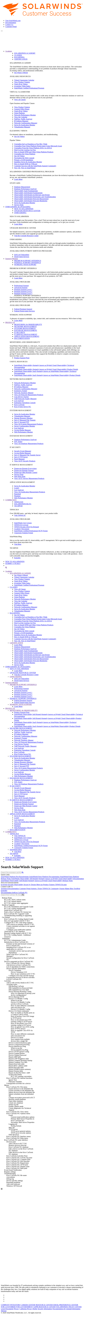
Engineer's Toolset (20, 391)
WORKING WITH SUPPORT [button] (21, 704)
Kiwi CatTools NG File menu (16, 1087)
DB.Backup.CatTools (16, 986)
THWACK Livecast (21, 525)
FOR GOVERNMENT (24, 1307)
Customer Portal (11, 27)
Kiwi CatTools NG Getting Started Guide (18, 919)
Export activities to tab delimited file (21, 1090)
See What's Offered (21, 73)
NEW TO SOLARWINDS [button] (19, 669)
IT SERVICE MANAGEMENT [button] (21, 800)
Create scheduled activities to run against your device (20, 927)
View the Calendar (20, 117)
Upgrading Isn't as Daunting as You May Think (30, 144)
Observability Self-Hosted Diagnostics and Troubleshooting (35, 197)
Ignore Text (13, 1080)
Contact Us (9, 25)
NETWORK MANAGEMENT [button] (21, 728)
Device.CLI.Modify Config (18, 999)
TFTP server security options (21, 1133)
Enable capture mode (16, 1106)
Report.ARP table (15, 1057)
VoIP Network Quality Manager (25, 399)
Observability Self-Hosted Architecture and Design (32, 195)
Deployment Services (21, 257)
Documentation (10, 23)
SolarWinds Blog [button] (16, 850)
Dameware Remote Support (24, 470)
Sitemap (4, 1311)
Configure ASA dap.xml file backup (21, 976)
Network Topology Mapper (23, 393)
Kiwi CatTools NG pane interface (16, 1140)
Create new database (16, 1103)
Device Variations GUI (19, 972)
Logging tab (13, 1124)
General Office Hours (21, 109)
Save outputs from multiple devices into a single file (20, 1040)
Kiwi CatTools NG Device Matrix (18, 963)
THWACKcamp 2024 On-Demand (26, 527)
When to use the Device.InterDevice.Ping (19, 1049)
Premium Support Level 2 (23, 291)
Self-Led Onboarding (21, 255)
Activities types (11, 984)
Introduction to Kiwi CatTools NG (16, 942)
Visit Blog (17, 544)
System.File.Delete (15, 1075)
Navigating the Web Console (24, 158)
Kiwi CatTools (19, 405)
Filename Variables (15, 1082)
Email (11, 1115)
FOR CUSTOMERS (8, 1307)
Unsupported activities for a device (18, 1083)
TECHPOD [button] (14, 854)
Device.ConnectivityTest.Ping (19, 1044)
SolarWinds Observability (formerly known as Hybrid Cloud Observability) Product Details (46, 369)
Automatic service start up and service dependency (22, 952)
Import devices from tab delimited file (22, 1092)
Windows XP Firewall (14, 1186)
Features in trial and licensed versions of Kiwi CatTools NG (20, 945)
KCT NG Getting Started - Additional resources (17, 936)
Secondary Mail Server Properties (22, 1122)
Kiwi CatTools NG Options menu (18, 1113)
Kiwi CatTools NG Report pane (17, 1163)
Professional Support (21, 286)
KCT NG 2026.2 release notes (15, 900)
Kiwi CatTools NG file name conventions (16, 1176)
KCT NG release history (12, 901)
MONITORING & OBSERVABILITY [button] (24, 710)
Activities (7, 981)
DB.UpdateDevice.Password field (20, 988)
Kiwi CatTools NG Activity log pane (19, 1158)
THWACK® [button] (14, 834)
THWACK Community (50, 889)
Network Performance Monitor (25, 115)
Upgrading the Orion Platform (24, 154)
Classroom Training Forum (23, 533)
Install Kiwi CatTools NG (13, 910)
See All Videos (19, 136)
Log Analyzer (19, 401)
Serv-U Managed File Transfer (25, 420)
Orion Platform (19, 113)
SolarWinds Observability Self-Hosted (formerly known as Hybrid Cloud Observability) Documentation (47, 879)
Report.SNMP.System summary (20, 1069)
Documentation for (7, 893)
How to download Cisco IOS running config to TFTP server (21, 1021)
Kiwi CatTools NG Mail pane (16, 1168)
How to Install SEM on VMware (25, 164)
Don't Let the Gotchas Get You (25, 150)
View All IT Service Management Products (29, 478)
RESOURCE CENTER (44, 1305)
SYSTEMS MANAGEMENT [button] (20, 756)
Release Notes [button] (7, 898)
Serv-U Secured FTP (21, 422)
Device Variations (15, 970)
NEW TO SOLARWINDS (14, 561)
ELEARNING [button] (15, 613)
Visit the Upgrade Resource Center (26, 236)
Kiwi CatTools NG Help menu (17, 1138)
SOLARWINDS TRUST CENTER (69, 1307)
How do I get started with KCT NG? (17, 921)
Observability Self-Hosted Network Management (31, 199)
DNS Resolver (14, 1135)
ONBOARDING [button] (16, 677)
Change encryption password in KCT (22, 1098)
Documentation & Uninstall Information (66, 1309)
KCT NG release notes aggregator (16, 903)
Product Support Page (21, 358)
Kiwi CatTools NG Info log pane (18, 1161)
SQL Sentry (18, 441)
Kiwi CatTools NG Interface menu (18, 1136)
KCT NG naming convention (21, 1076)
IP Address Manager (21, 121)
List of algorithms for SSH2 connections (20, 967)
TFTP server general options (21, 1131)
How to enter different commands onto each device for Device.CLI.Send (22, 1035)
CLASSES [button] (13, 587)
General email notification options (22, 1117)
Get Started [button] (6, 917)
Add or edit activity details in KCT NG (20, 983)
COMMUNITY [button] (11, 500)
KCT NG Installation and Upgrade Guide (18, 907)
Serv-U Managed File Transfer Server (27, 455)
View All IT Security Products (24, 461)
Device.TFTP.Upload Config (19, 1052)
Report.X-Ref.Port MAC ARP (19, 1073)
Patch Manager (19, 459)
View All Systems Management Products (28, 424)
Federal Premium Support (23, 309)
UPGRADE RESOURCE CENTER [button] (23, 673)
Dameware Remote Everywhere (25, 468)
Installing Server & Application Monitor (28, 162)
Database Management (22, 187)
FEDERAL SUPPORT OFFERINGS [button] (23, 698)
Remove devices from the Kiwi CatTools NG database (18, 1146)
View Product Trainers (22, 82)
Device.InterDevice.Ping (17, 1046)
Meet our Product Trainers (45, 885)
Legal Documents (7, 1309)
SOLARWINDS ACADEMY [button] (20, 573)
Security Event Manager (22, 451)
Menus (6, 1085)
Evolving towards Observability (12, 885)
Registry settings (10, 1172)
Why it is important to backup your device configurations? (23, 994)
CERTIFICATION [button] (16, 643)
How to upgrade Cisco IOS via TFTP (22, 1031)
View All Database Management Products (28, 443)
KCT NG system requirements (15, 908)
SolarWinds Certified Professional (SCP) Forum (31, 531)
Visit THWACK (20, 515)
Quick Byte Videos (21, 84)
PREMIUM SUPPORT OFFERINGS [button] (23, 685)
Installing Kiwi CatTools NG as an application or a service (18, 948)
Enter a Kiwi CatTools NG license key (17, 912)
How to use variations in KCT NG (23, 974)
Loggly (16, 488)
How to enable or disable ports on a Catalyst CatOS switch (22, 1013)
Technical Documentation (10, 889)
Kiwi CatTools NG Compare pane (18, 1159)
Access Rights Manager (22, 430)
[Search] (22, 895)
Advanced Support (20, 288)
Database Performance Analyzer (25, 189)
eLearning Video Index (22, 86)
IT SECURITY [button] (15, 786)
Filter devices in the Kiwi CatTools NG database (21, 1153)
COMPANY (5, 1305)
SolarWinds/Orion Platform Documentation (44, 877)
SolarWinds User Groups (23, 523)
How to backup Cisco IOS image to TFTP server (22, 1017)
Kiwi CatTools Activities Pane (17, 1156)
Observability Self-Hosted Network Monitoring (30, 201)
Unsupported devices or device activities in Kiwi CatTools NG (20, 978)
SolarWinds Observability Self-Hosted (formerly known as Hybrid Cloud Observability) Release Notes (37, 881)
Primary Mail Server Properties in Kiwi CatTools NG (22, 1119)
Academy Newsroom (21, 529)
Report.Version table (16, 1071)
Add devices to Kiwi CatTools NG (18, 965)
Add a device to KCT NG (18, 1143)
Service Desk (18, 205)
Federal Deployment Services (24, 311)
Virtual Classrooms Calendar (24, 80)
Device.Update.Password (17, 1055)
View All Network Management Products (28, 395)
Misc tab (12, 1128)
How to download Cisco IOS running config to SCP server (21, 1024)
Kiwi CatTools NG (20, 893)
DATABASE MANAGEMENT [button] (21, 778)
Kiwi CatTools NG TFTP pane (17, 1165)
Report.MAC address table (18, 1066)
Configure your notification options (18, 930)
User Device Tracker (21, 397)
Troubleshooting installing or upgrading (18, 915)
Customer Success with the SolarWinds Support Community (35, 166)
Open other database (16, 1101)
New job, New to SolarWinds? (25, 168)
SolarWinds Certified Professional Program (29, 88)
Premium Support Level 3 (23, 293)
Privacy (16, 1309)
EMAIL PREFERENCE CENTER (65, 1305)
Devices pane (11, 1142)
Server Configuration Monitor (24, 426)
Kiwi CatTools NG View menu (17, 1112)
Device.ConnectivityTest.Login (20, 1043)
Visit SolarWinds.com (12, 21)
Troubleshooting (10, 1174)
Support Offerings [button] (11, 259)
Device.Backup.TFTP (16, 997)
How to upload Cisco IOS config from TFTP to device (22, 1028)
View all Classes (20, 100)
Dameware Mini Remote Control (25, 472)
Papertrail (17, 494)
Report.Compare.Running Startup (20, 1060)
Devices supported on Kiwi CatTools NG (18, 961)
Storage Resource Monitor (23, 418)
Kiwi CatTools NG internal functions (19, 1078)
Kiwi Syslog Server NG (22, 407)
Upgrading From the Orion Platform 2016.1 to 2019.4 (33, 148)
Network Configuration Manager (25, 123)
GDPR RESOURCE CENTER (44, 1307)
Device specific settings (14, 1181)
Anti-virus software (13, 1184)
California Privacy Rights (28, 1309)
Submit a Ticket (36, 889)
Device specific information (16, 969)
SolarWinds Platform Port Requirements (15, 877)
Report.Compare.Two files (18, 1062)
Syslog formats (16, 1126)
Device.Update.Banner (17, 1053)
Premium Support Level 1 (23, 290)
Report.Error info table (16, 1064)
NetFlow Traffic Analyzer (23, 119)
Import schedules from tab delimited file (21, 1095)
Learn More (18, 179)
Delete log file (13, 1105)
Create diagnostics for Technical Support (20, 1109)
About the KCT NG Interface (14, 931)
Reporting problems (13, 1182)
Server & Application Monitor (24, 125)
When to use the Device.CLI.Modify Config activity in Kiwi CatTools (20, 1002)
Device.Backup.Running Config (20, 991)
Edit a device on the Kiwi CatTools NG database (21, 1150)
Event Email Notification (13, 1170)
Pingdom (17, 496)
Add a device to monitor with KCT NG (20, 924)
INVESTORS (15, 1305)
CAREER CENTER (28, 1305)
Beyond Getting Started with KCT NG (17, 933)
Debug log (10, 1179)
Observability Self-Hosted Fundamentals (28, 193)
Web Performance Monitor (23, 432)
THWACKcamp (61, 885)
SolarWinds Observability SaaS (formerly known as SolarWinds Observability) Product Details (47, 375)
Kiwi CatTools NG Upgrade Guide (16, 914)
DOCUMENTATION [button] (17, 830)
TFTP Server (13, 1129)
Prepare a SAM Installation (23, 160)
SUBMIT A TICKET (12, 563)
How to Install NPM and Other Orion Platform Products (33, 152)
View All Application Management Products (29, 492)
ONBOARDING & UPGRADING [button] (18, 207)
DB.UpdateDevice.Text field (19, 990)
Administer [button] (6, 938)
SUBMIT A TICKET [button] (12, 859)
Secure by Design (30, 885)
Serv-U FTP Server (21, 457)
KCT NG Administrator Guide (15, 940)
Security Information (45, 1309)
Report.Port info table (16, 1067)
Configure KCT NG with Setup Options (18, 923)
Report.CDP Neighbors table (19, 1059)
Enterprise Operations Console (25, 403)
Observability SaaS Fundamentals (26, 191)
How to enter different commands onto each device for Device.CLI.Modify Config (22, 1007)
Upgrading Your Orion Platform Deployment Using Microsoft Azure (38, 146)
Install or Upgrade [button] (8, 905)
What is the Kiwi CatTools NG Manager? (17, 955)
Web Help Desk (19, 476)
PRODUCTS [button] (10, 322)
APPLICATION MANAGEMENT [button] (22, 814)
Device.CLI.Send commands (19, 1011)
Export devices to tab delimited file (21, 1089)
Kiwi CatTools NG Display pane (17, 1166)
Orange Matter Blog (66, 889)
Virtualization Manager (22, 127)
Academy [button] (8, 51)
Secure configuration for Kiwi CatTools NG (20, 959)
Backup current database (17, 1099)
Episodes (17, 558)
